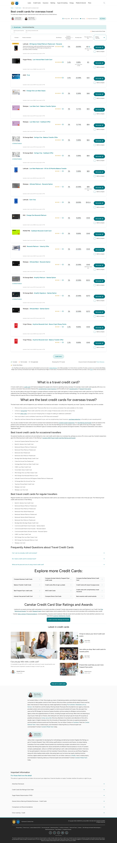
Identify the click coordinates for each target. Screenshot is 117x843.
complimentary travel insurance (47, 389)
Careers (79, 827)
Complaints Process (67, 829)
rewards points (73, 389)
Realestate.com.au (81, 704)
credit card (27, 387)
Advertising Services (49, 829)
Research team (37, 611)
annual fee (24, 411)
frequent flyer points (85, 389)
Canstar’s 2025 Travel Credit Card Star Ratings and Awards (58, 438)
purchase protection (74, 419)
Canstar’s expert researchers (67, 422)
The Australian (71, 704)
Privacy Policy (19, 827)
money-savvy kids (46, 718)
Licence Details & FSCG (35, 827)
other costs (23, 413)
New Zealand (58, 829)
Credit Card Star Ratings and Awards (58, 619)
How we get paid (45, 827)
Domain (30, 707)
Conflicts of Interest (64, 827)
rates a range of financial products (27, 614)
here (91, 369)
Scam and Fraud (73, 827)
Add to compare (100, 51)
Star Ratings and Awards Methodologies (91, 827)
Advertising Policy (54, 827)
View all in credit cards (58, 684)
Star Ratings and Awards (84, 422)
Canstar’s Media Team (47, 727)
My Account (24, 821)
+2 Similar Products (17, 159)
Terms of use (26, 827)
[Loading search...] (104, 3)
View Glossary (100, 362)
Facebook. (76, 722)
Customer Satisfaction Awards (61, 616)
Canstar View (30, 821)
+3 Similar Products (17, 143)
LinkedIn (73, 755)
